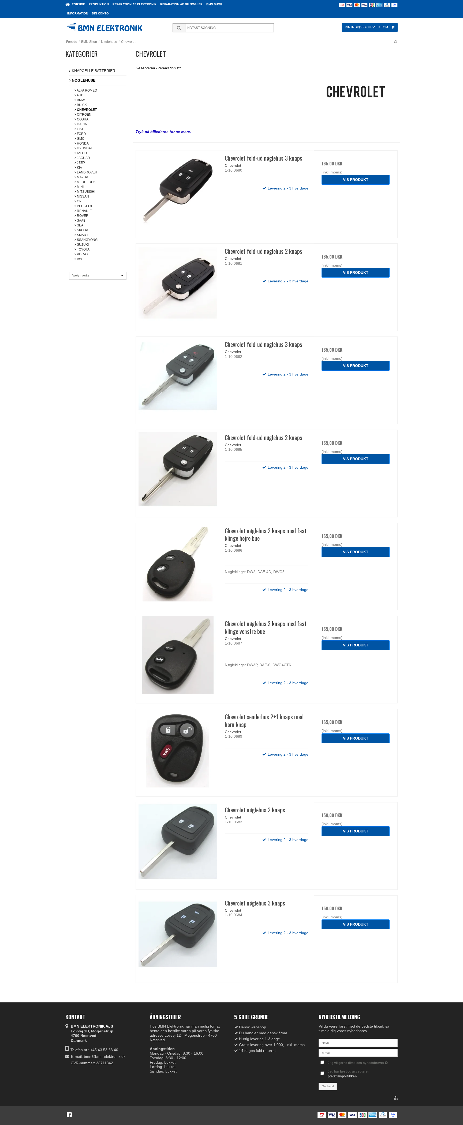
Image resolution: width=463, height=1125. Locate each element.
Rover (82, 216)
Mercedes (85, 182)
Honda (82, 143)
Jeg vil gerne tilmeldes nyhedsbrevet (356, 1062)
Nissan (82, 196)
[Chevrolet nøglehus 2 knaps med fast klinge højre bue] (177, 565)
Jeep (80, 163)
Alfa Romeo (86, 90)
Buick (81, 105)
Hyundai (84, 148)
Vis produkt (355, 179)
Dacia (81, 124)
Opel (80, 201)
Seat (80, 225)
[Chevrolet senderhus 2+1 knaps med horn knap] (177, 751)
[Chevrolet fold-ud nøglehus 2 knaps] (177, 285)
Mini (80, 187)
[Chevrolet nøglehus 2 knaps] (177, 844)
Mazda (82, 177)
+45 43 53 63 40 (104, 1050)
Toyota (82, 249)
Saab (80, 220)
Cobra (82, 119)
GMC (80, 139)
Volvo (82, 254)
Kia (79, 167)
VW (79, 259)
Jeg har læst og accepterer (348, 1074)
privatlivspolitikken (342, 1076)
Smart (82, 235)
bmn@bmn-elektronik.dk (104, 1056)
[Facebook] (69, 1115)
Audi (80, 95)
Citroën (83, 114)
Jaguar (83, 158)
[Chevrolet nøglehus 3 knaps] (177, 937)
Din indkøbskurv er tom (366, 27)
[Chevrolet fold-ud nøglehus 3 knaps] (177, 192)
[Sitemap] (396, 1098)
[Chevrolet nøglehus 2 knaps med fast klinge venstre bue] (177, 657)
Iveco (81, 153)
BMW (80, 100)
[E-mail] (358, 1052)
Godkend (328, 1086)
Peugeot (84, 206)
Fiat (79, 129)
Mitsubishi (85, 192)
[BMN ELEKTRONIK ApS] (112, 27)
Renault (84, 211)
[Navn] (358, 1042)
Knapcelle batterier (93, 71)
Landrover (86, 172)
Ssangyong (87, 240)
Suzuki (82, 245)
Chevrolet (86, 110)
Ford (81, 134)
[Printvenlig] (396, 42)
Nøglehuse (83, 80)
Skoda (82, 230)
